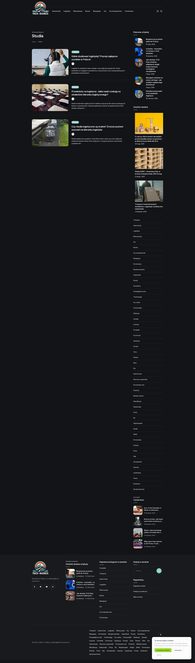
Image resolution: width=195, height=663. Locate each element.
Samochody (137, 225)
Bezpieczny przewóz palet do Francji (84, 572)
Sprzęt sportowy (138, 489)
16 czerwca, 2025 (152, 98)
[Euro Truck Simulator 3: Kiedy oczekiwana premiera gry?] (137, 510)
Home (34, 41)
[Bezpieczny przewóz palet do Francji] (70, 573)
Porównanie (137, 264)
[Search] (161, 11)
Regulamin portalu (139, 586)
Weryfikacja (137, 401)
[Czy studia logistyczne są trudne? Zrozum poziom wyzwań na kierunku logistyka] (50, 132)
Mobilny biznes (138, 396)
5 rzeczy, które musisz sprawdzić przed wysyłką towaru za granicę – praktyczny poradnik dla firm (148, 139)
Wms (135, 363)
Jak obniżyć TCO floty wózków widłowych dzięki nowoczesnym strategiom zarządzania (85, 594)
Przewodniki (137, 308)
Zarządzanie (137, 462)
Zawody (136, 467)
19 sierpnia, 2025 (151, 56)
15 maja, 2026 (150, 44)
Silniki (135, 434)
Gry (134, 242)
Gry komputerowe (139, 253)
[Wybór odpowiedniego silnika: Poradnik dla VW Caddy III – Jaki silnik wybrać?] (137, 532)
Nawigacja (136, 258)
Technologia (137, 297)
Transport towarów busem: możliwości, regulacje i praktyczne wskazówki (149, 206)
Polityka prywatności (140, 591)
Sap (134, 456)
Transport (136, 220)
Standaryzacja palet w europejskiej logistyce (154, 93)
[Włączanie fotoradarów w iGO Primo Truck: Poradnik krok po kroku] (137, 543)
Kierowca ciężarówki (140, 379)
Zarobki (136, 319)
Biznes (135, 247)
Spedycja (136, 341)
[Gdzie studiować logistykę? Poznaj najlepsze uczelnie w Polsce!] (50, 62)
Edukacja (75, 87)
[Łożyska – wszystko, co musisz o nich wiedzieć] (70, 584)
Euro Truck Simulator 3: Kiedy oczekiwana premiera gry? (153, 509)
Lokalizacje (137, 473)
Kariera (135, 357)
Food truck (137, 335)
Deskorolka (137, 407)
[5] (139, 94)
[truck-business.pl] (40, 568)
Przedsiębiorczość (139, 291)
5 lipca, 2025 (150, 74)
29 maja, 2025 (139, 144)
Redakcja (81, 576)
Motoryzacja (137, 236)
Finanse (136, 445)
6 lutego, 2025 (140, 176)
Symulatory (137, 286)
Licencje (136, 324)
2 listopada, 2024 (141, 211)
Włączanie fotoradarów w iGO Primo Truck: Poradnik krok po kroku (153, 542)
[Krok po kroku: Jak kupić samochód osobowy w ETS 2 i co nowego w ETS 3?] (137, 521)
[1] (139, 42)
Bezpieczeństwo (139, 269)
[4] (139, 80)
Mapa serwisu (138, 597)
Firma (135, 451)
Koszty (135, 280)
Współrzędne (137, 423)
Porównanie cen (138, 385)
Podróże (136, 390)
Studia (135, 429)
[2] (139, 51)
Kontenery (136, 484)
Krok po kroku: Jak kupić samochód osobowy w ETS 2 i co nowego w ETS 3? (153, 520)
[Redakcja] (73, 63)
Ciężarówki (137, 275)
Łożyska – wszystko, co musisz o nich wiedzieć (154, 51)
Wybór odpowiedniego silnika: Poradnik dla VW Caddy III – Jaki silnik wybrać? (153, 531)
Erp (134, 368)
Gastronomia (137, 374)
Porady (135, 346)
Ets (134, 418)
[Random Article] (157, 11)
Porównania (137, 440)
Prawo (135, 478)
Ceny (135, 352)
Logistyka (75, 52)
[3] (139, 62)
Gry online (136, 302)
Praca (135, 412)
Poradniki (136, 330)
